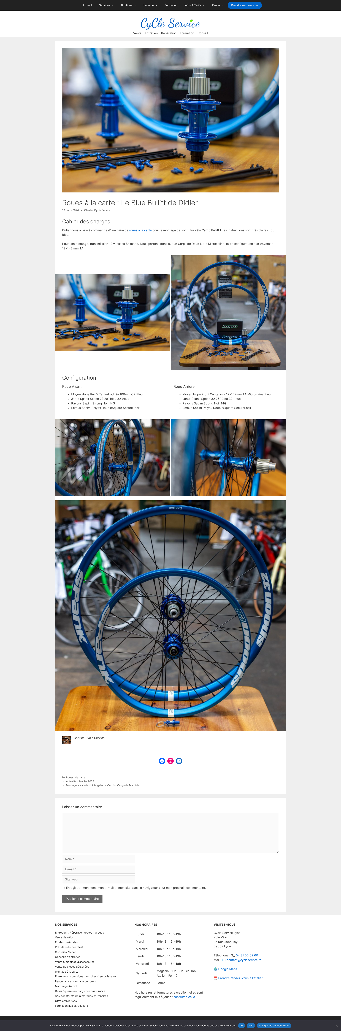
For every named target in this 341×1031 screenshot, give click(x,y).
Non (250, 1025)
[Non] (336, 1025)
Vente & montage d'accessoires (74, 962)
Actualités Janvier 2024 (80, 781)
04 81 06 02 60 (247, 955)
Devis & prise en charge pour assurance (80, 991)
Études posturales (66, 942)
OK (241, 1025)
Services (104, 5)
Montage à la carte (66, 971)
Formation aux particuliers (71, 1005)
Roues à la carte (75, 777)
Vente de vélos (64, 937)
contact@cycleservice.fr (244, 960)
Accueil (87, 5)
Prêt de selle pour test (69, 947)
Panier (216, 5)
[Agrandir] (165, 279)
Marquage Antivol (66, 986)
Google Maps (227, 969)
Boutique (126, 5)
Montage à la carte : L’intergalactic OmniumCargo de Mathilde (102, 785)
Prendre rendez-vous (244, 5)
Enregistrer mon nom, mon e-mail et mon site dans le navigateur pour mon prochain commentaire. (136, 887)
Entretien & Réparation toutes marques (79, 932)
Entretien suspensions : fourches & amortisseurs (86, 976)
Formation (171, 5)
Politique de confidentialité (274, 1025)
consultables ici (185, 997)
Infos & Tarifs (193, 5)
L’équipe (149, 5)
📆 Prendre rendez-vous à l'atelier (238, 978)
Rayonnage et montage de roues (75, 981)
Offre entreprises (66, 1001)
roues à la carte (140, 230)
